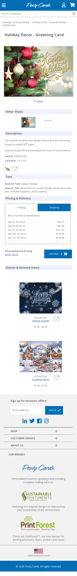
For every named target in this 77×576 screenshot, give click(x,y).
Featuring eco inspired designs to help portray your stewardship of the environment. (38, 508)
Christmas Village (40, 379)
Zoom (40, 101)
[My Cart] (72, 5)
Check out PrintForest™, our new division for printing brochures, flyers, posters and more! (38, 538)
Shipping (54, 207)
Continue (54, 253)
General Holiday (57, 22)
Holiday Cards (39, 22)
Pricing (21, 207)
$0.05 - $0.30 (11, 254)
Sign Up (53, 410)
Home (38, 8)
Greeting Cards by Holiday (15, 22)
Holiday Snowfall (40, 320)
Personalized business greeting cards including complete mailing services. (38, 480)
